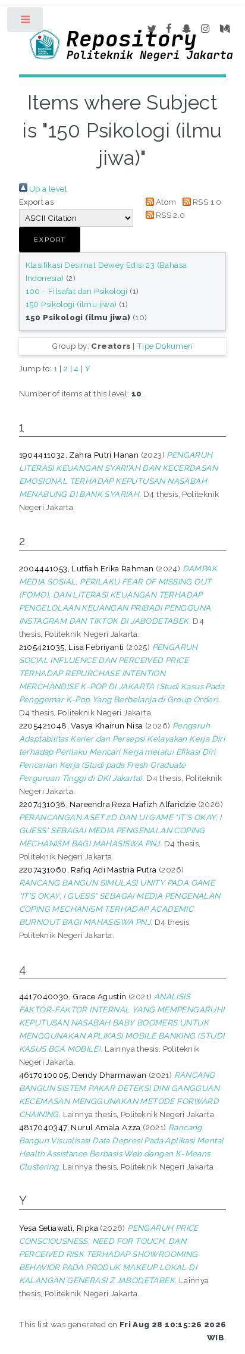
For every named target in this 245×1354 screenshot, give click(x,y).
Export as (36, 202)
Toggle (26, 22)
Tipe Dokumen (165, 346)
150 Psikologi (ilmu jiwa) (71, 304)
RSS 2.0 (170, 215)
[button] (49, 239)
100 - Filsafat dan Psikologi (77, 291)
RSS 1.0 (206, 202)
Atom (165, 202)
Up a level (47, 188)
